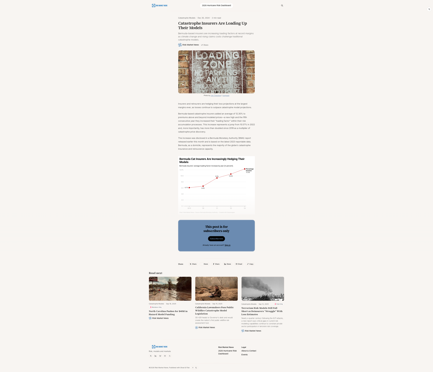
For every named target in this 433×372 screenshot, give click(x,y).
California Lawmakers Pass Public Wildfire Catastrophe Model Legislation (214, 310)
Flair (188, 368)
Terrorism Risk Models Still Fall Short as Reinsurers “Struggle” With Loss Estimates (261, 311)
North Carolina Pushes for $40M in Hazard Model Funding (168, 313)
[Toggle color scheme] (194, 367)
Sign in (227, 245)
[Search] (282, 5)
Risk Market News (161, 368)
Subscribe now (216, 239)
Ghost (182, 368)
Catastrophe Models (186, 18)
